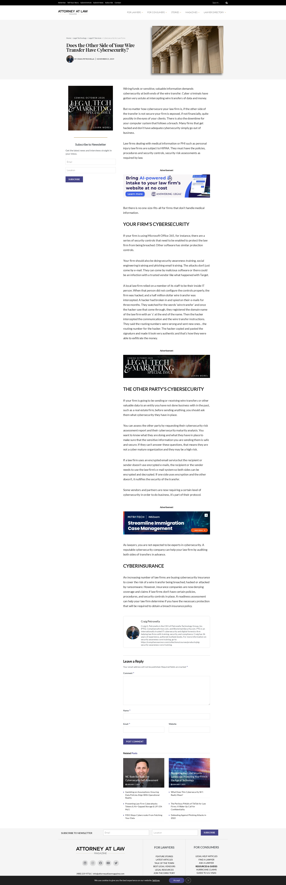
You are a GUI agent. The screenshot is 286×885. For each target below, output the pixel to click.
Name (127, 710)
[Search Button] (226, 2)
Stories (175, 12)
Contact (118, 2)
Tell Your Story (73, 2)
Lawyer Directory (214, 12)
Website (172, 724)
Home (68, 38)
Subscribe (109, 2)
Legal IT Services (95, 38)
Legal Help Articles (206, 856)
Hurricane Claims (206, 869)
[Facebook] (101, 863)
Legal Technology (80, 38)
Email (126, 723)
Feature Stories (164, 856)
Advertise (62, 2)
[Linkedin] (85, 863)
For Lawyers (134, 12)
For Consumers (156, 12)
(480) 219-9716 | (84, 873)
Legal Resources (164, 869)
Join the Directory (164, 873)
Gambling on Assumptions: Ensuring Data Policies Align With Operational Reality (142, 795)
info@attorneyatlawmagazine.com (108, 873)
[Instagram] (93, 863)
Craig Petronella (150, 621)
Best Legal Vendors (164, 866)
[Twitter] (116, 863)
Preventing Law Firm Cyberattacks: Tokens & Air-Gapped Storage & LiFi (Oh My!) (143, 806)
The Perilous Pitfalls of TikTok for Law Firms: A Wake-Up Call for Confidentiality (188, 806)
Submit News (98, 2)
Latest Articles (164, 859)
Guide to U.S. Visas (206, 873)
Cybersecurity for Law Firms (114, 38)
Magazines (191, 12)
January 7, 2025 (133, 784)
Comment (128, 673)
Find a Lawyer (206, 859)
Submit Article (85, 2)
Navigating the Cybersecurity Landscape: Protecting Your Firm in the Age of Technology (189, 776)
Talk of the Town (164, 863)
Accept (176, 880)
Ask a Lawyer (206, 863)
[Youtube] (108, 863)
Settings (156, 880)
